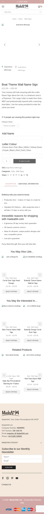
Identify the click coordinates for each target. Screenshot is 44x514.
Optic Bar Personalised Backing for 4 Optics (11, 382)
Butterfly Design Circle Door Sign (32, 331)
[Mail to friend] (19, 175)
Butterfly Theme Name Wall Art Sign (32, 282)
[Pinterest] (16, 175)
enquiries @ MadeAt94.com (17, 433)
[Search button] (40, 12)
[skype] (27, 175)
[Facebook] (11, 175)
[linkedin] (21, 175)
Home (14, 19)
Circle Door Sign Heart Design (11, 282)
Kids (13, 171)
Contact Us (6, 485)
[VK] (13, 175)
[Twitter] (8, 175)
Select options (11, 291)
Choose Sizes (7, 122)
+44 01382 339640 (15, 436)
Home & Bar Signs (9, 376)
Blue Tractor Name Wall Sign (11, 331)
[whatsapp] (24, 175)
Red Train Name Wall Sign (33, 380)
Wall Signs (28, 19)
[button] (3, 2)
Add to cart (25, 161)
